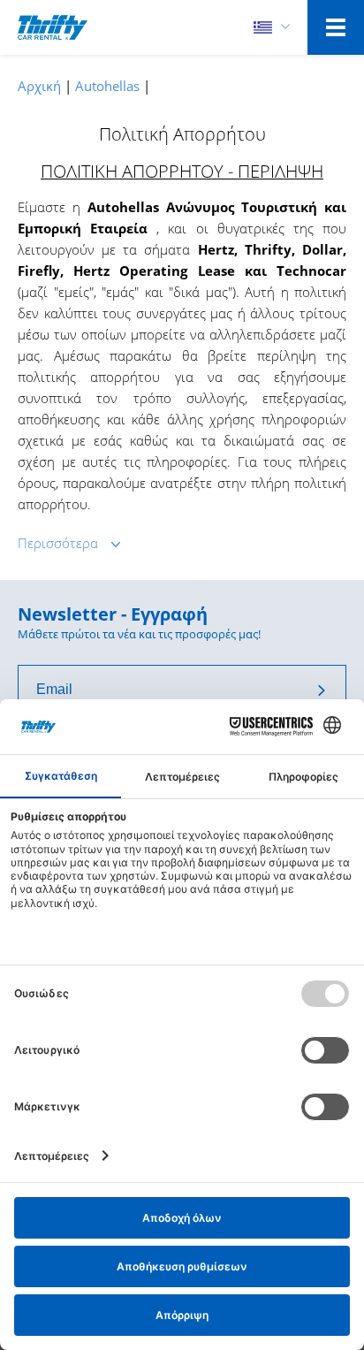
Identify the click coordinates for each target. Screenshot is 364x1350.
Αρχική (39, 86)
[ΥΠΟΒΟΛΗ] (321, 689)
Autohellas (107, 86)
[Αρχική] (52, 27)
